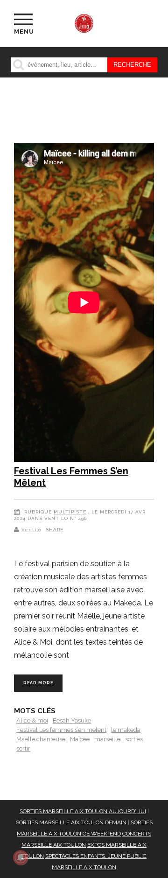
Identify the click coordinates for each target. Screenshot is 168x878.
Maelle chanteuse (40, 739)
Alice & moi (32, 720)
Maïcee (80, 739)
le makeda (125, 729)
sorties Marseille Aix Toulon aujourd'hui (83, 811)
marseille (107, 739)
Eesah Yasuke (72, 720)
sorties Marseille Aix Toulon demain (71, 822)
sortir (23, 748)
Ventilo (31, 529)
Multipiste (70, 511)
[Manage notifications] (20, 857)
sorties (134, 739)
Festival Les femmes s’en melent (61, 729)
